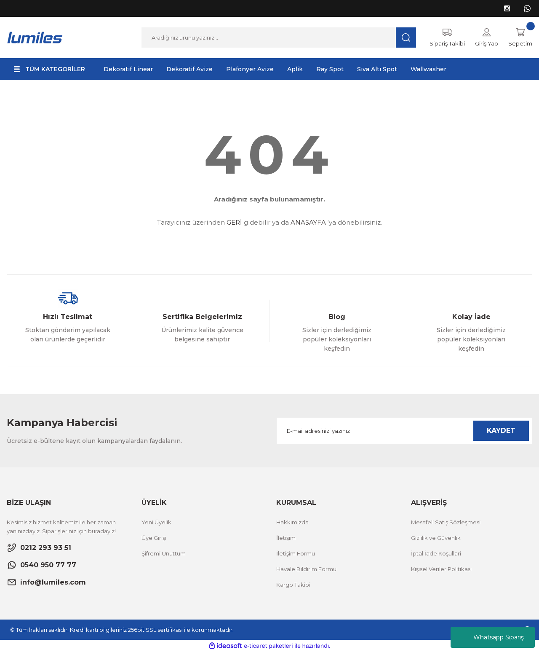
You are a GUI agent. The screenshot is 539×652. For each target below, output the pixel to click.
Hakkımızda (292, 522)
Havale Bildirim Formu (306, 569)
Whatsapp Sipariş (498, 637)
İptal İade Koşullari (436, 553)
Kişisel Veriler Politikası (441, 569)
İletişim (286, 537)
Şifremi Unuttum (163, 553)
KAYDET (501, 431)
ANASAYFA (308, 222)
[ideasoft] (225, 646)
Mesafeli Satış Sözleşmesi (445, 522)
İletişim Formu (295, 553)
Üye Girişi (153, 537)
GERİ (234, 222)
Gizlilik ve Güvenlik (436, 537)
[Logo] (35, 37)
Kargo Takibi (293, 584)
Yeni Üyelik (156, 522)
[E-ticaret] (268, 646)
